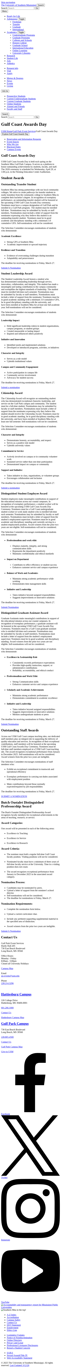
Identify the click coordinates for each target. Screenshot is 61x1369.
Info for (5, 91)
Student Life (12, 58)
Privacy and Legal (15, 1343)
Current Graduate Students (19, 101)
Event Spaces (13, 142)
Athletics (11, 63)
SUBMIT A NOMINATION (14, 796)
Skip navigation (8, 2)
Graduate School (20, 45)
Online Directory (14, 1340)
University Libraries (21, 53)
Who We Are (13, 144)
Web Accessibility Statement (19, 1358)
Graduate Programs (21, 37)
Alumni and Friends (16, 106)
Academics (12, 32)
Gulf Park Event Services (24, 131)
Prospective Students (16, 96)
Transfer (16, 24)
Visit (9, 71)
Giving (10, 86)
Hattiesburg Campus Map (12, 1017)
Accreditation (13, 1317)
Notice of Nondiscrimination (19, 1337)
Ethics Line (12, 1330)
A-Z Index (11, 1315)
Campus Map (7, 968)
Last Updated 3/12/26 (19, 1365)
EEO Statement (14, 1325)
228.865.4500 (7, 1037)
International (18, 29)
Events (10, 83)
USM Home (6, 131)
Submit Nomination (10, 607)
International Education (22, 48)
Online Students (14, 104)
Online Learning (19, 50)
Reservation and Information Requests (24, 139)
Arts (9, 61)
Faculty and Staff (14, 109)
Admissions (12, 19)
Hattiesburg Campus (16, 994)
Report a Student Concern (18, 1348)
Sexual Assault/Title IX (17, 1355)
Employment (12, 1327)
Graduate (16, 27)
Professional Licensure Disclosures (22, 1345)
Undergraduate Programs (23, 35)
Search (5, 114)
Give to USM (7, 1051)
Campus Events (14, 149)
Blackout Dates (14, 147)
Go (37, 8)
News (9, 81)
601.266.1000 (7, 1008)
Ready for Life (13, 16)
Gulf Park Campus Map (12, 1047)
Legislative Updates (16, 1335)
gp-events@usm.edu (10, 976)
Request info (12, 68)
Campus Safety (13, 1320)
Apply (9, 73)
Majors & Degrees (15, 78)
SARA (10, 1353)
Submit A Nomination (11, 931)
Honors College (19, 43)
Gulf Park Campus (15, 1023)
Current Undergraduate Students (21, 98)
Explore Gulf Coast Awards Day (15, 134)
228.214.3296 (7, 983)
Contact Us (6, 1012)
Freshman (16, 22)
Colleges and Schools (22, 40)
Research (11, 55)
